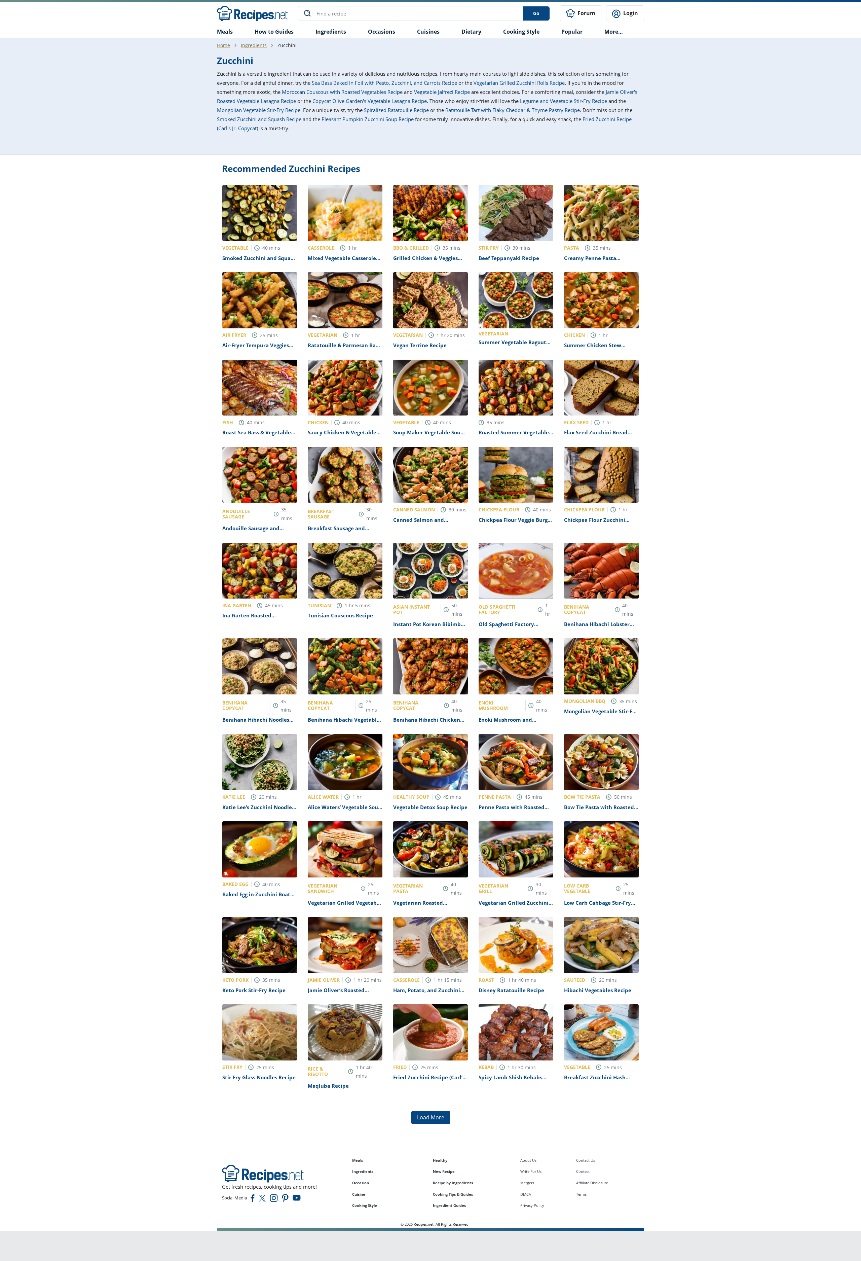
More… (613, 31)
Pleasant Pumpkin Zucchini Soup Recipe (368, 119)
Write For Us (530, 1171)
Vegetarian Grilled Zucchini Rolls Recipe (519, 82)
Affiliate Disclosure (592, 1182)
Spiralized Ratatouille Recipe (396, 110)
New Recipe (444, 1171)
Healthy (440, 1160)
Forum (585, 13)
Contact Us (585, 1160)
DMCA (525, 1194)
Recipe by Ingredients (453, 1182)
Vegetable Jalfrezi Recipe (442, 91)
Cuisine (358, 1194)
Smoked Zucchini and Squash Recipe (259, 119)
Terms (581, 1194)
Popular (572, 31)
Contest (583, 1171)
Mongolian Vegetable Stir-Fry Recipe (258, 110)
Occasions (381, 31)
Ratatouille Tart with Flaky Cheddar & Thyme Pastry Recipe (512, 110)
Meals (357, 1160)
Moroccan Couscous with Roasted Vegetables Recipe (342, 91)
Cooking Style (364, 1205)
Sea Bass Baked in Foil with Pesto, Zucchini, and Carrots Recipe (384, 82)
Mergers (527, 1182)
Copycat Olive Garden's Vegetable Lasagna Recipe (369, 101)
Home (223, 45)
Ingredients (330, 31)
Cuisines (428, 31)
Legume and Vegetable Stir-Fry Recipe (563, 101)
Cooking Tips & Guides (453, 1194)
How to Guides (274, 31)
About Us (528, 1160)
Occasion (360, 1182)
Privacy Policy (532, 1205)
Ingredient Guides (449, 1205)
